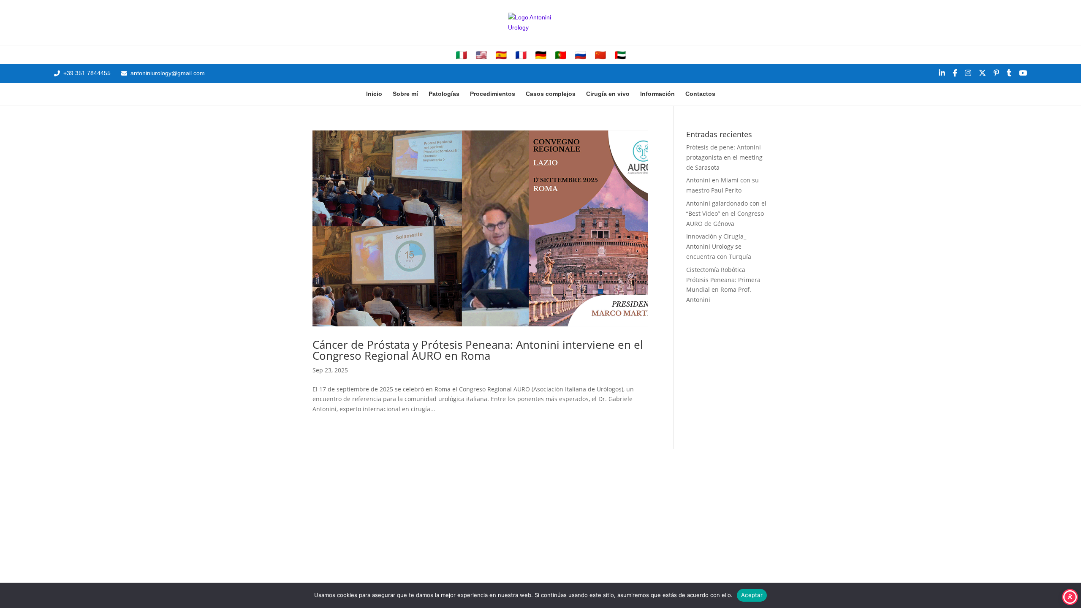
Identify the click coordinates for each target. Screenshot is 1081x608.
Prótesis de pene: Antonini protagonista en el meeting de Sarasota (724, 157)
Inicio (374, 93)
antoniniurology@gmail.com (167, 73)
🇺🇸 (481, 55)
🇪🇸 (501, 55)
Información (657, 93)
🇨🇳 (600, 55)
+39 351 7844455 (87, 73)
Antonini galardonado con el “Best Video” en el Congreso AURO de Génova (726, 213)
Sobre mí (405, 93)
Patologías (444, 93)
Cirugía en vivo (608, 93)
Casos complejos (551, 93)
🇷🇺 (580, 55)
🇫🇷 (521, 55)
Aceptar (752, 595)
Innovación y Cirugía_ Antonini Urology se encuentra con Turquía (718, 246)
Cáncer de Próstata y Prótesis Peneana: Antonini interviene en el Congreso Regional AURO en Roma (477, 350)
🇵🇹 (560, 55)
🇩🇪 (540, 55)
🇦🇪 (620, 55)
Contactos (700, 93)
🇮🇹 (461, 55)
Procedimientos (492, 93)
